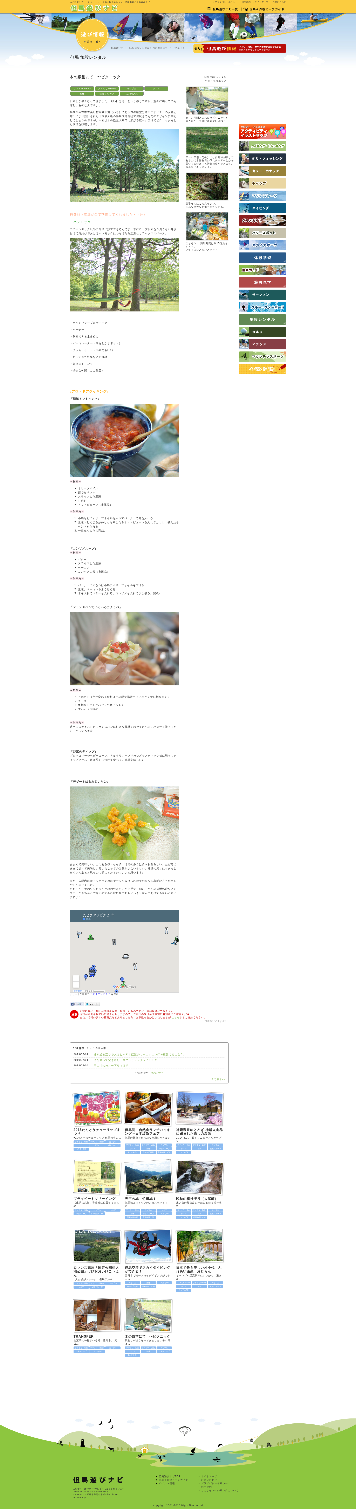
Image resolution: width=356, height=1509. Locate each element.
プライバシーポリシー (226, 2)
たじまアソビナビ (100, 994)
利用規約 (246, 2)
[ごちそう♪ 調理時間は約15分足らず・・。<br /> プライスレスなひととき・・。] (207, 210)
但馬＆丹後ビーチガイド (173, 1479)
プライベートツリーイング (95, 1198)
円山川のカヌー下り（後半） (112, 1065)
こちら (176, 1017)
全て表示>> (218, 1079)
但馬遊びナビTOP (169, 1476)
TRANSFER (84, 1336)
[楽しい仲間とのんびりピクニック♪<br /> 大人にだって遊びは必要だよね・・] (207, 85)
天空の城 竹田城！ (142, 1198)
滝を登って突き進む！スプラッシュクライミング (125, 1060)
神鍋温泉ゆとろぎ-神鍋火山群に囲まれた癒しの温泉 (199, 1131)
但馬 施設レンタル (139, 48)
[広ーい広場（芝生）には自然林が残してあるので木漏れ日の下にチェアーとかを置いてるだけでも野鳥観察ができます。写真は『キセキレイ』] (207, 125)
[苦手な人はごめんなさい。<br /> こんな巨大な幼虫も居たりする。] (207, 171)
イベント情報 (167, 1483)
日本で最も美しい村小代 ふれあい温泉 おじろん (199, 1269)
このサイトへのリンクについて (220, 1490)
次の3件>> (157, 1073)
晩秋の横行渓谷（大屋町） (197, 1198)
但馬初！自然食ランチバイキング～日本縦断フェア (147, 1131)
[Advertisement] (145, 71)
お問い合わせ (279, 2)
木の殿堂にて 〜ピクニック (147, 1336)
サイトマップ (261, 2)
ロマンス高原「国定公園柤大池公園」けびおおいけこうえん (96, 1271)
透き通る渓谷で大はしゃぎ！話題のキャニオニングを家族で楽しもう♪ (139, 1054)
